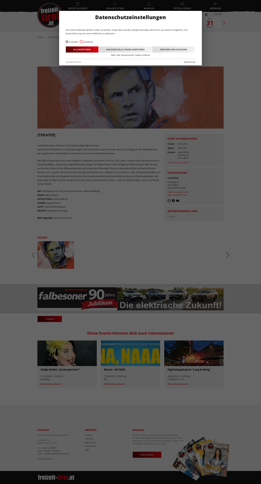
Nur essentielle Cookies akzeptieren (125, 49)
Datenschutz (189, 62)
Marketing (88, 42)
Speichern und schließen (173, 49)
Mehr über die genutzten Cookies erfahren (130, 55)
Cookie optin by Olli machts (73, 62)
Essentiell (73, 42)
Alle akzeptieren (82, 49)
